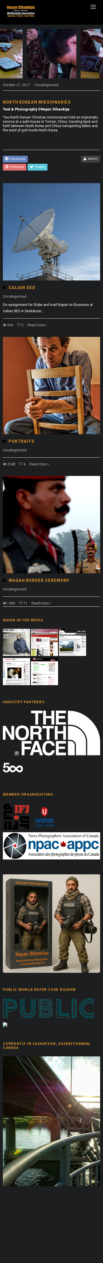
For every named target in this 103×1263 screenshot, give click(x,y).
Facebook (16, 159)
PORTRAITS (22, 441)
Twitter (39, 167)
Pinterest (16, 167)
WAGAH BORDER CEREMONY (39, 580)
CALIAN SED (22, 287)
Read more (36, 325)
